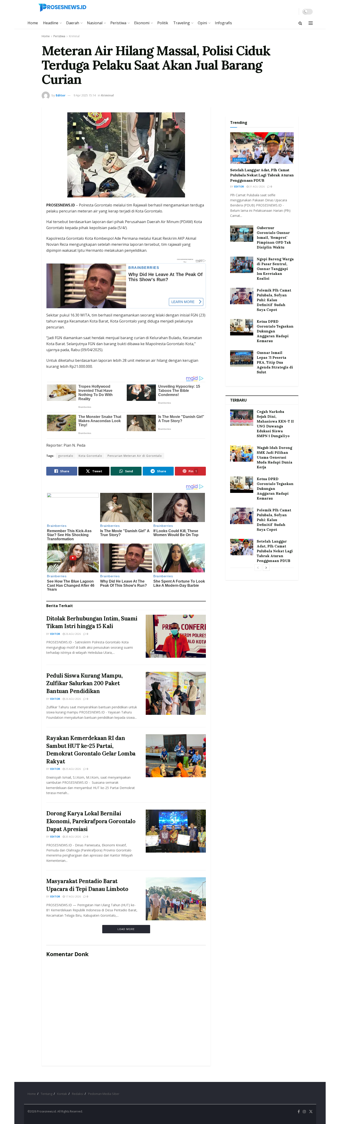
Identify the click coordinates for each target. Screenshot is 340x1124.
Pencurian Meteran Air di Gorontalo (135, 456)
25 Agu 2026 (73, 769)
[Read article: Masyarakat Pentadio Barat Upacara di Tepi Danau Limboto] (176, 898)
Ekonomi (141, 22)
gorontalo (65, 456)
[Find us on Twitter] (311, 1111)
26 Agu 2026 (73, 634)
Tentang (46, 1094)
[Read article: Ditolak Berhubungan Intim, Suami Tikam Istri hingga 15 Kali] (176, 636)
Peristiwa (118, 22)
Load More (126, 929)
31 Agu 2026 (257, 186)
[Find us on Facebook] (299, 1111)
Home (33, 22)
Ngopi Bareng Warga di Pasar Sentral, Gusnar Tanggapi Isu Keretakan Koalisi (275, 269)
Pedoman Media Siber (103, 1094)
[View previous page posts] (257, 567)
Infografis (223, 22)
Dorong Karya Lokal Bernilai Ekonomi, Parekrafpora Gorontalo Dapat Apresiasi (90, 821)
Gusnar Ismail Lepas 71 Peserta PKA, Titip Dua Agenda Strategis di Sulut (275, 362)
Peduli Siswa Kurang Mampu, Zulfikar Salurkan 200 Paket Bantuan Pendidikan (84, 683)
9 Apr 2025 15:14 (85, 95)
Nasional (94, 22)
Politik (162, 22)
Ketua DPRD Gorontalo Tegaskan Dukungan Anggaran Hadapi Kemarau (275, 331)
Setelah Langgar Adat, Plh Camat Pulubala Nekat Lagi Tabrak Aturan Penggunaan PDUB (262, 175)
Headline (50, 22)
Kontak (62, 1094)
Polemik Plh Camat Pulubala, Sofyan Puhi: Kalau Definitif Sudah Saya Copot (274, 300)
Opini (202, 22)
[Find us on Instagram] (304, 1111)
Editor (60, 95)
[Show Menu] (311, 23)
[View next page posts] (266, 567)
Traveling (181, 22)
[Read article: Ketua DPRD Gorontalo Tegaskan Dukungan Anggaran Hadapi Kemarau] (241, 327)
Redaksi (77, 1094)
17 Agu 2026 (73, 896)
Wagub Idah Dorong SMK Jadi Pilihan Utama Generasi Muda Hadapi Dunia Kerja (274, 457)
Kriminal (74, 36)
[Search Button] (300, 23)
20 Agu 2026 (73, 836)
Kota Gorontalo (90, 456)
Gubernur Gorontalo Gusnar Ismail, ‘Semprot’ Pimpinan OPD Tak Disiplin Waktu (274, 237)
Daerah (72, 22)
